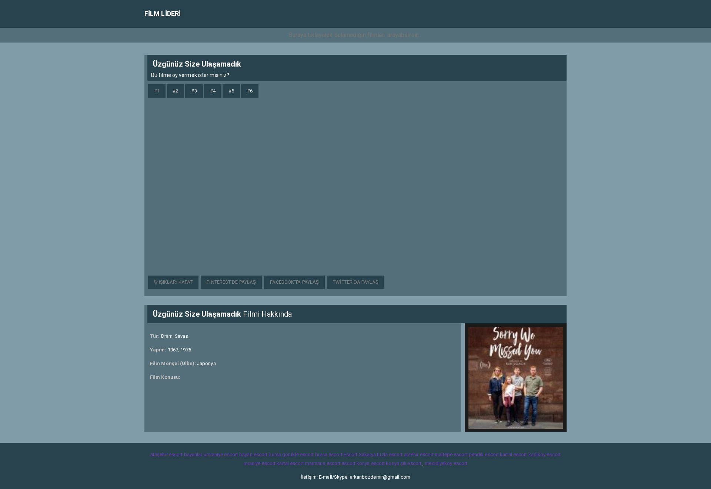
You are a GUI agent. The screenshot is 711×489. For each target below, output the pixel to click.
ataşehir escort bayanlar (176, 454)
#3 (194, 91)
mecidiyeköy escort (446, 463)
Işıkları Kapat (175, 282)
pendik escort (484, 454)
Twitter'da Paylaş (355, 282)
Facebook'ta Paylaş (294, 282)
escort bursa (267, 454)
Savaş (181, 336)
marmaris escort (323, 463)
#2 (175, 91)
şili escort (410, 463)
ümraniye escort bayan (228, 454)
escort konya (355, 463)
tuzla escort (390, 454)
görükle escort (298, 454)
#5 (231, 91)
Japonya (206, 363)
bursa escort (329, 454)
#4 (213, 91)
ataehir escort (419, 454)
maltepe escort (451, 454)
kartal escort (513, 454)
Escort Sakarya (360, 454)
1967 (173, 350)
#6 (250, 91)
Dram (167, 336)
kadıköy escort (544, 454)
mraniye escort (260, 463)
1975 (185, 350)
